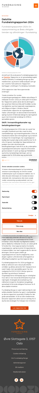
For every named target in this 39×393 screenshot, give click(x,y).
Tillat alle (19, 221)
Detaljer (30, 215)
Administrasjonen (19, 363)
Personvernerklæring (19, 349)
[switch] (34, 197)
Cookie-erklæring (19, 353)
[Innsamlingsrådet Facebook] (16, 381)
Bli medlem (19, 367)
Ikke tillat (19, 231)
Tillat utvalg (19, 226)
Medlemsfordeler (19, 372)
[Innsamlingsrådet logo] (19, 333)
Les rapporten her (19, 308)
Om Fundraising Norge (19, 358)
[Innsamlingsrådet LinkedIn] (21, 381)
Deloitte (7, 77)
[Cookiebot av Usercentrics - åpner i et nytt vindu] (29, 160)
